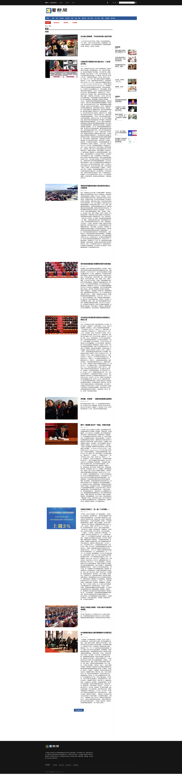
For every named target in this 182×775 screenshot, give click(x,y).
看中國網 (55, 765)
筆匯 (102, 18)
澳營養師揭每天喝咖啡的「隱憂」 (120, 65)
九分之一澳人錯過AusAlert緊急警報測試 (120, 132)
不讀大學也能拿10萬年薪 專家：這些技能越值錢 (120, 58)
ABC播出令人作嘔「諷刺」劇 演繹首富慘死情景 (120, 108)
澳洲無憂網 (75, 765)
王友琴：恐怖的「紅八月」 (119, 80)
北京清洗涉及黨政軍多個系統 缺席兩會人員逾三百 (95, 318)
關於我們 (113, 18)
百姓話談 (61, 18)
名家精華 (74, 22)
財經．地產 (77, 18)
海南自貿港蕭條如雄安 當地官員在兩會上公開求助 (95, 186)
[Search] (136, 3)
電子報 (73, 2)
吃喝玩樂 (67, 18)
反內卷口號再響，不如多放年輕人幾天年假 (96, 36)
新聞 (48, 18)
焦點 (53, 18)
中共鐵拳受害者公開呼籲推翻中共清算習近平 (96, 633)
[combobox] (127, 3)
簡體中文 (47, 2)
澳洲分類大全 (68, 765)
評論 (57, 18)
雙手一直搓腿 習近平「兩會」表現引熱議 (95, 425)
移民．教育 (90, 18)
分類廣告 (67, 2)
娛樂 (72, 18)
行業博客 (107, 18)
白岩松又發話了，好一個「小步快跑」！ (95, 509)
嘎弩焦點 (66, 22)
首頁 (46, 26)
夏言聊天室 (56, 22)
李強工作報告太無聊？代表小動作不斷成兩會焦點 (96, 608)
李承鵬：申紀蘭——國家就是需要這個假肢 (96, 399)
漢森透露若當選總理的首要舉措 (121, 100)
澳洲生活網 (61, 765)
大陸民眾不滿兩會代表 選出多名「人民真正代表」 (95, 62)
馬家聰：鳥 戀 (119, 87)
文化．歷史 (97, 18)
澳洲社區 (84, 18)
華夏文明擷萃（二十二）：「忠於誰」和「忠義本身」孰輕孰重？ (121, 116)
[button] (79, 710)
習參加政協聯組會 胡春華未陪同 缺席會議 (96, 264)
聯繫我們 (61, 2)
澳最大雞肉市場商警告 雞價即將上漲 (120, 51)
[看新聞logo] (56, 13)
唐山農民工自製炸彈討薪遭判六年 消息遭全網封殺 (121, 139)
